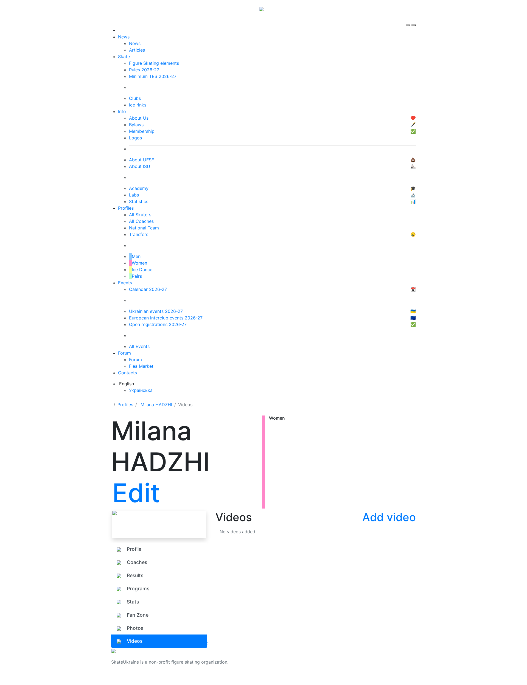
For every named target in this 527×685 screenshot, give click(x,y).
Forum (124, 353)
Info (122, 111)
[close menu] (413, 20)
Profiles (126, 208)
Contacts (127, 372)
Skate (124, 56)
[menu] (408, 20)
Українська (141, 390)
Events (125, 282)
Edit (136, 493)
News (124, 37)
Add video (389, 517)
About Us (355, 658)
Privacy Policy (360, 665)
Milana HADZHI (156, 404)
